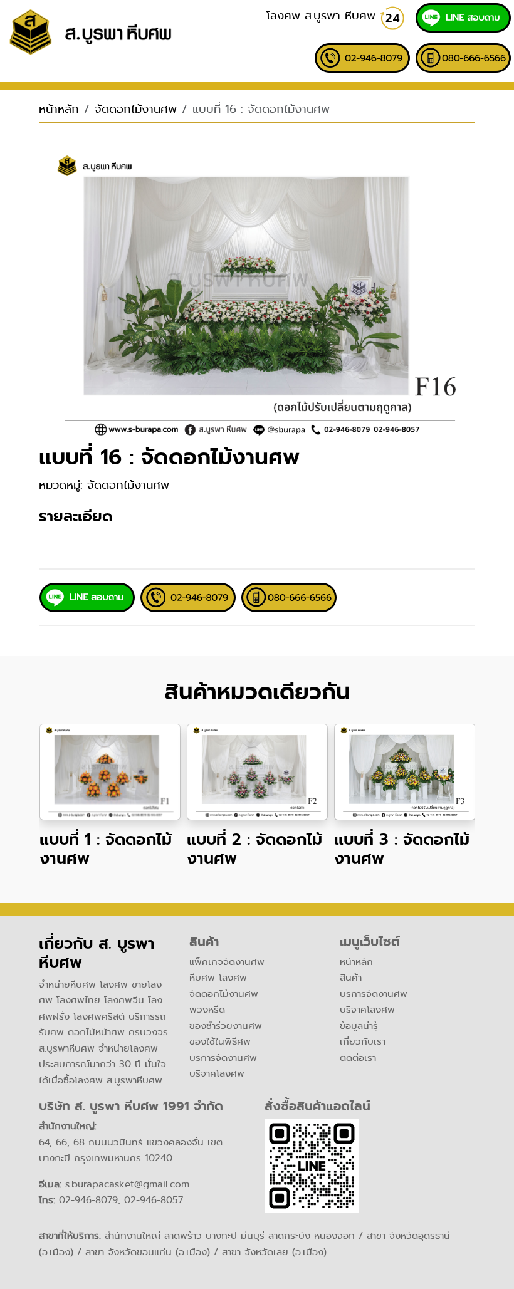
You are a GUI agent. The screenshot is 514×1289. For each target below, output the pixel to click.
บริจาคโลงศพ (216, 1073)
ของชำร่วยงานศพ (225, 1026)
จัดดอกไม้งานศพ (136, 109)
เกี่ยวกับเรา (363, 1041)
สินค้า (351, 977)
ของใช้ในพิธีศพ (220, 1041)
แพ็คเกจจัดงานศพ (227, 962)
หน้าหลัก (59, 109)
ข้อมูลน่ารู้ (359, 1026)
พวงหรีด (207, 1009)
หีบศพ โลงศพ (218, 977)
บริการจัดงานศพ (223, 1058)
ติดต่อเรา (358, 1058)
